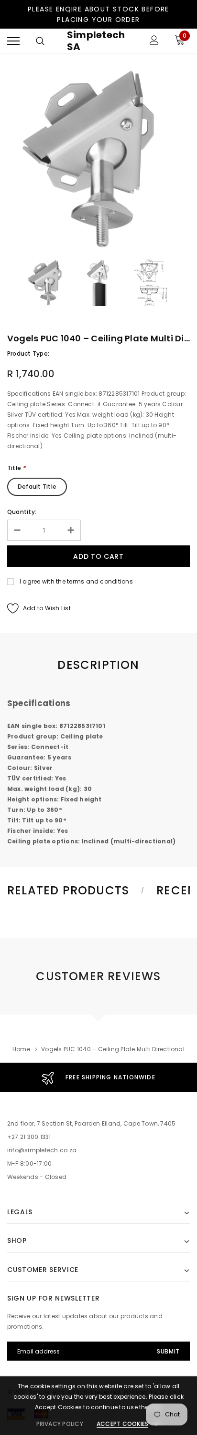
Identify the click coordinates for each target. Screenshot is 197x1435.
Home (21, 1049)
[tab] (74, 890)
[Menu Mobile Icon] (13, 41)
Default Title (37, 486)
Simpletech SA (96, 41)
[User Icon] (154, 41)
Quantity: (21, 512)
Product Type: (28, 353)
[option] (98, 159)
